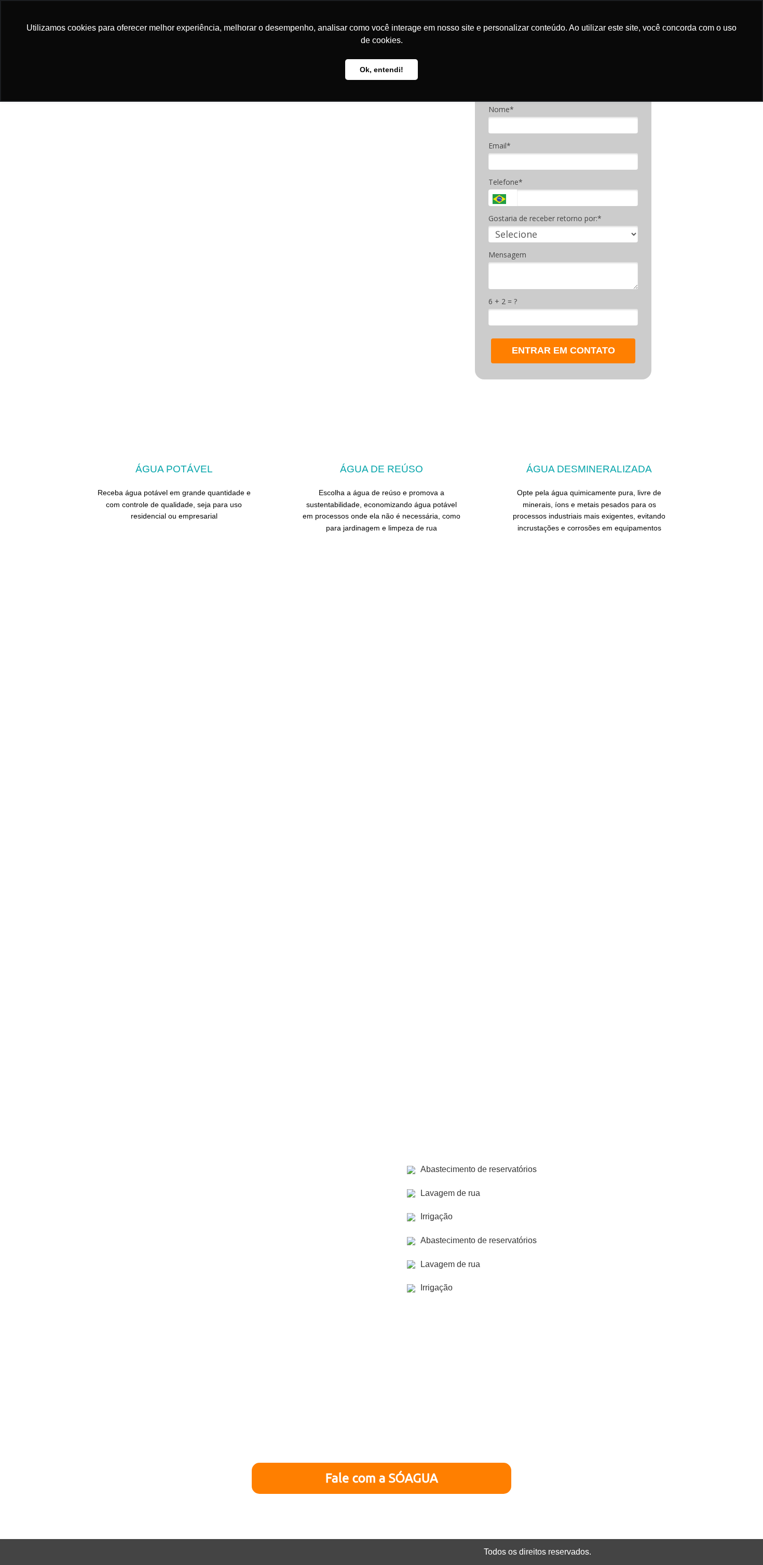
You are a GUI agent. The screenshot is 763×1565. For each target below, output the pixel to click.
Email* (499, 146)
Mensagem (507, 255)
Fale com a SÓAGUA (381, 1478)
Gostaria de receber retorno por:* (545, 218)
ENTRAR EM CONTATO (563, 350)
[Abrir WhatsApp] (737, 1539)
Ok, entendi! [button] (381, 69)
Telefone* (505, 182)
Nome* (501, 109)
